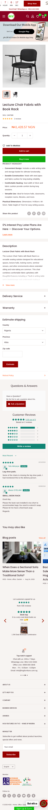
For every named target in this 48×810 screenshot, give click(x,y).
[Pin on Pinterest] (34, 213)
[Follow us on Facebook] (4, 795)
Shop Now (18, 4)
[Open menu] (4, 16)
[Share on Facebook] (29, 213)
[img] (8, 463)
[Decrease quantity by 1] (14, 135)
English (6, 767)
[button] (13, 428)
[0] (43, 16)
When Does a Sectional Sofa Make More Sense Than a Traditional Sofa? (20, 571)
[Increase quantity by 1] (30, 135)
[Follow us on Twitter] (9, 795)
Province (6, 337)
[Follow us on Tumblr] (33, 795)
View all (42, 538)
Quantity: (6, 136)
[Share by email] (43, 213)
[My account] (32, 16)
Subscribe (10, 754)
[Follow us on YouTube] (24, 795)
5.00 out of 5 (31, 420)
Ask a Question (17, 404)
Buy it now (24, 159)
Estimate (10, 364)
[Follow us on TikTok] (28, 795)
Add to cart (24, 151)
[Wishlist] (37, 16)
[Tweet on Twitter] (39, 213)
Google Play (24, 32)
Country (6, 325)
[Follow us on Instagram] (14, 795)
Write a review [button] (24, 446)
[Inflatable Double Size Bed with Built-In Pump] (24, 630)
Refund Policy (8, 375)
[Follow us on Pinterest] (19, 795)
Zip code (6, 349)
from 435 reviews (24, 606)
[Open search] (27, 16)
